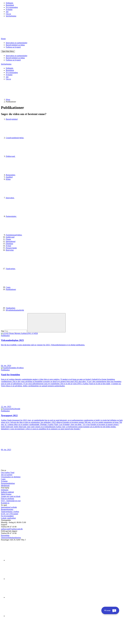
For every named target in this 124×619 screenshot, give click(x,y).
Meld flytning (6, 494)
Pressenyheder (11, 248)
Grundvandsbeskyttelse (15, 138)
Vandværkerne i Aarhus (10, 512)
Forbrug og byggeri (13, 47)
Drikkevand (10, 156)
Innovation (10, 198)
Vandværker (11, 269)
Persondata (5, 535)
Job (7, 12)
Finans (8, 239)
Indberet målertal (7, 492)
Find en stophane (7, 498)
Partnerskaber (11, 216)
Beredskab (10, 5)
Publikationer (11, 289)
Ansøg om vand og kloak (10, 496)
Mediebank (5, 485)
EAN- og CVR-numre (9, 514)
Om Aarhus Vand (7, 472)
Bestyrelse (10, 250)
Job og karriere (6, 475)
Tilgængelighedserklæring (11, 538)
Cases (8, 287)
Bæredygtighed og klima (15, 45)
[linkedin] (24, 560)
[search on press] (46, 322)
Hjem (8, 99)
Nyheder (9, 9)
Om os (8, 14)
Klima (8, 179)
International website (9, 507)
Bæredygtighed (12, 119)
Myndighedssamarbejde (15, 310)
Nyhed (8, 246)
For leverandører (7, 516)
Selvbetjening (11, 16)
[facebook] (24, 579)
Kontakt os (5, 503)
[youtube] (24, 616)
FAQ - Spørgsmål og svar (11, 501)
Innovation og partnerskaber (16, 43)
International (10, 241)
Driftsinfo (9, 3)
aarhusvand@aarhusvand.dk (12, 529)
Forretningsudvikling (14, 235)
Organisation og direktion (10, 477)
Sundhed (9, 177)
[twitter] (24, 597)
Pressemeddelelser (8, 483)
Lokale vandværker (8, 518)
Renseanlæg (11, 175)
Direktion (9, 244)
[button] (8, 51)
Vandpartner (11, 308)
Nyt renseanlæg (12, 7)
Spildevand (10, 237)
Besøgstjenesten (7, 509)
